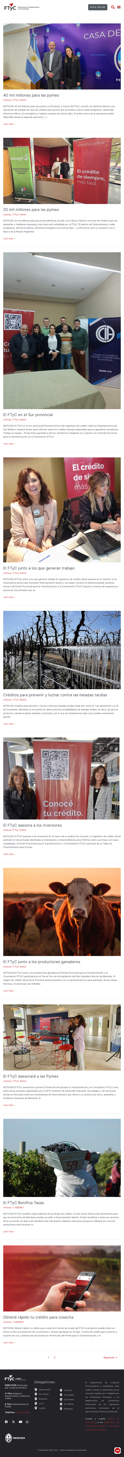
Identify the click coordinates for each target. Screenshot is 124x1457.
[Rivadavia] (45, 1399)
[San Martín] (45, 1394)
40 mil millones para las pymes (31, 95)
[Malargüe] (71, 1409)
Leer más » (9, 123)
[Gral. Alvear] (71, 1399)
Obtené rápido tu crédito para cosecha (38, 1317)
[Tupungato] (71, 1395)
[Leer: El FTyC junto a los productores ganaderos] (62, 911)
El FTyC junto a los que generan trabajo (39, 568)
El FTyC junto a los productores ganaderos (41, 961)
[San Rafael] (71, 1404)
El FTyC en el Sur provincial (28, 414)
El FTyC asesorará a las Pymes (30, 1076)
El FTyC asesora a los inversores (32, 825)
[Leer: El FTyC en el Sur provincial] (62, 330)
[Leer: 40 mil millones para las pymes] (62, 56)
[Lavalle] (45, 1408)
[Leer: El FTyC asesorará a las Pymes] (62, 1037)
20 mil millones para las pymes (31, 209)
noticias (7, 100)
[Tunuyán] (71, 1390)
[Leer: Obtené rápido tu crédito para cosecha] (62, 1278)
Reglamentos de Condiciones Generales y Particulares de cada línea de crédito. (102, 1426)
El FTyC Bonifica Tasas (23, 1202)
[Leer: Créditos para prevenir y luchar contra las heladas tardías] (62, 649)
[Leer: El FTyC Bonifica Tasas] (62, 1157)
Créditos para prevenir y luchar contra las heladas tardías (55, 695)
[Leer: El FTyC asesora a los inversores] (61, 778)
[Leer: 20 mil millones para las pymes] (62, 170)
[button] (113, 7)
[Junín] (45, 1403)
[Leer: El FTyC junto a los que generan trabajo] (62, 509)
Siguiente (110, 1357)
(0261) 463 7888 (22, 1412)
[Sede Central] (45, 1390)
